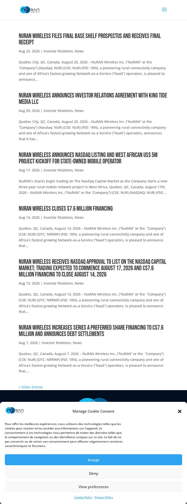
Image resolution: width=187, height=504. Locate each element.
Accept (93, 459)
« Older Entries (31, 387)
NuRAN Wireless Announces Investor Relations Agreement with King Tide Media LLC (93, 99)
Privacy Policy (104, 497)
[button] (179, 411)
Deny (93, 473)
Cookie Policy (83, 497)
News (79, 51)
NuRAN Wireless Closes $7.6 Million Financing (66, 209)
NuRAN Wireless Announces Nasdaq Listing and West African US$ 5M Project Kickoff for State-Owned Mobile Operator (88, 158)
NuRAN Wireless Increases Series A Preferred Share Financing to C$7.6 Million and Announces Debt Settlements (91, 331)
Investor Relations (58, 51)
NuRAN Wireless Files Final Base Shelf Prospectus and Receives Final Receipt (90, 39)
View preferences (94, 486)
